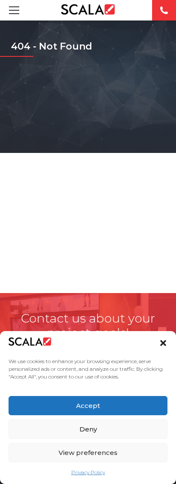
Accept (88, 406)
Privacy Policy (88, 472)
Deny (88, 429)
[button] (163, 343)
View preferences (88, 453)
